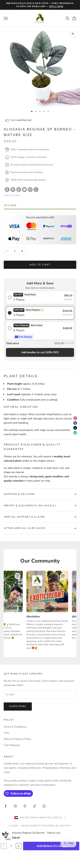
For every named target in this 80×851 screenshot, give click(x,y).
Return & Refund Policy (17, 739)
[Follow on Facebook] (5, 806)
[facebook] (7, 189)
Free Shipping (12, 745)
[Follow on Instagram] (15, 806)
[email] (24, 189)
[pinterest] (12, 189)
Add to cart (40, 264)
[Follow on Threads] (25, 806)
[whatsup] (18, 189)
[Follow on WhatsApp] (44, 806)
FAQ (6, 733)
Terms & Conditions (15, 727)
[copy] (30, 189)
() (40, 352)
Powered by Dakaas (12, 195)
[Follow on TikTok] (34, 806)
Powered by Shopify (56, 825)
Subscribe (17, 706)
